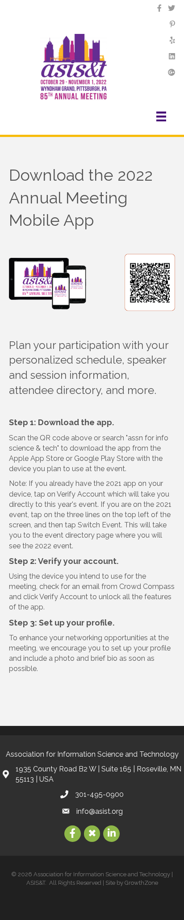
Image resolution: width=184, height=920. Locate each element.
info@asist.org (99, 811)
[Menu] (162, 116)
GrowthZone (141, 882)
